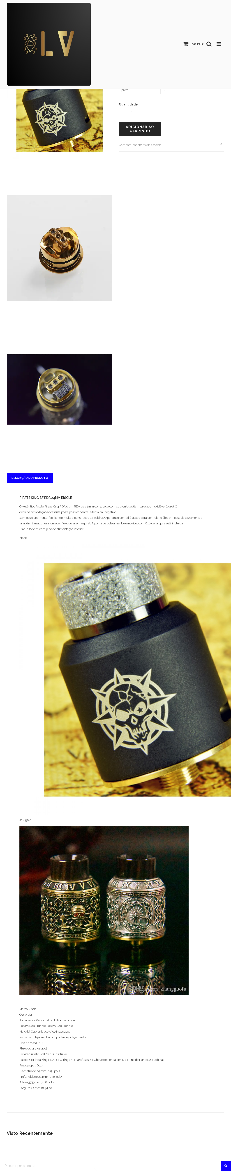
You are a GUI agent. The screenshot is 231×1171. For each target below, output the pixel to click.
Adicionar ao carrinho (140, 129)
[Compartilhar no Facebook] (220, 145)
